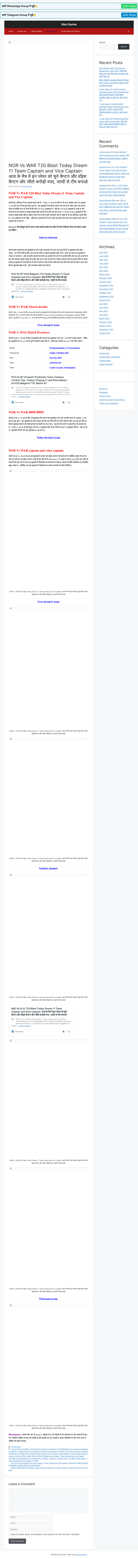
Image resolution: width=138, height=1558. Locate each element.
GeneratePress (81, 1555)
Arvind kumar (105, 152)
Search (102, 42)
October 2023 (105, 293)
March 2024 (104, 274)
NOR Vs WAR (26, 1456)
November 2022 (106, 329)
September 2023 (106, 296)
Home (11, 31)
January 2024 (105, 282)
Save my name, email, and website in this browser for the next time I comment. (45, 1534)
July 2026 (103, 252)
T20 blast (52, 1458)
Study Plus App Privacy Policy (112, 400)
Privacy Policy (105, 396)
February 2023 (105, 322)
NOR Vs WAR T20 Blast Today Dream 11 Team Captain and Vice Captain (58, 1456)
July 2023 (103, 304)
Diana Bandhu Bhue (107, 200)
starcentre (103, 167)
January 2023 (105, 326)
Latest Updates (36, 31)
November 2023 (106, 289)
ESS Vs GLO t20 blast (33, 1454)
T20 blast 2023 (62, 1458)
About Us (103, 389)
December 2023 (106, 285)
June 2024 (103, 263)
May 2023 (103, 311)
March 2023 (104, 318)
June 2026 (103, 256)
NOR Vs (18, 1456)
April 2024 (103, 271)
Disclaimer (103, 392)
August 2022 (104, 333)
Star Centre (69, 24)
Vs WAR (35, 1461)
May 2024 (103, 267)
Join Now (129, 6)
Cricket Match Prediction (70, 31)
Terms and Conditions (108, 403)
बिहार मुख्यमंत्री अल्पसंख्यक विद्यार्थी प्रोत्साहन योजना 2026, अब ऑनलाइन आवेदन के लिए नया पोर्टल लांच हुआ (114, 83)
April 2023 (103, 315)
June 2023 (103, 307)
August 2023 (104, 300)
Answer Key (22, 31)
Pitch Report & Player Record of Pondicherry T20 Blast (28, 1458)
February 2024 (105, 278)
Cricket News (52, 31)
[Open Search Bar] (129, 31)
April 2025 (103, 260)
